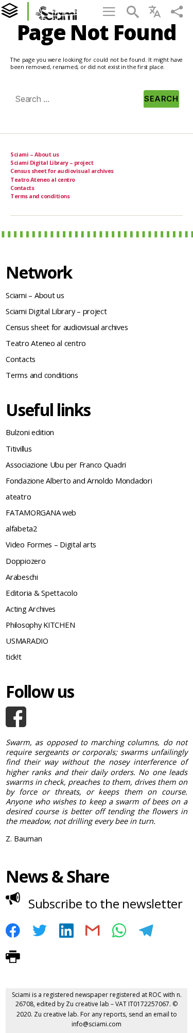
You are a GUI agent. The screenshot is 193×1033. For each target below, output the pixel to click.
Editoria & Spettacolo (41, 593)
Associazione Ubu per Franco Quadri (66, 464)
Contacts (22, 188)
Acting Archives (31, 609)
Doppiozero (25, 561)
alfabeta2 (21, 528)
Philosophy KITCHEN (40, 624)
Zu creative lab (87, 1004)
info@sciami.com (96, 1024)
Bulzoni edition (30, 432)
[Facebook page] (96, 717)
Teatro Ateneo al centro (42, 179)
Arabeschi (22, 577)
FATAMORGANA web (41, 512)
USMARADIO (27, 640)
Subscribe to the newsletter (105, 903)
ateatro (18, 496)
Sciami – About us (34, 154)
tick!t (13, 656)
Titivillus (18, 448)
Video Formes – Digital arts (51, 544)
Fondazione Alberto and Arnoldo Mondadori (79, 480)
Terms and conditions (39, 196)
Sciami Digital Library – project (51, 162)
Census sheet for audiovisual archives (62, 171)
